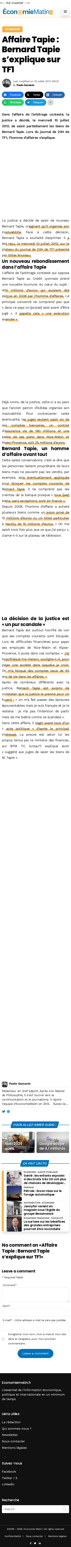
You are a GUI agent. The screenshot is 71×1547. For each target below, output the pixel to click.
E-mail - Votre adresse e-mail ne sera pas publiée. (34, 1320)
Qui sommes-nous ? (16, 1428)
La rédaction (11, 1422)
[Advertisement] (35, 177)
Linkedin (8, 1484)
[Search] (64, 1508)
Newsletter (10, 1435)
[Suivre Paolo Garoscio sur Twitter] (3, 1111)
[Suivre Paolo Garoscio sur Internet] (8, 1111)
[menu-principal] (65, 11)
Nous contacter (13, 1441)
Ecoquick (12, 29)
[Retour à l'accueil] (28, 11)
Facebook (9, 1471)
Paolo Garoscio (19, 1083)
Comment (10, 1285)
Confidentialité (13, 1536)
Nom (6, 1305)
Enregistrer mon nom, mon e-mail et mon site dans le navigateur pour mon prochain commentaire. (37, 1339)
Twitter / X (9, 1478)
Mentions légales (14, 1447)
